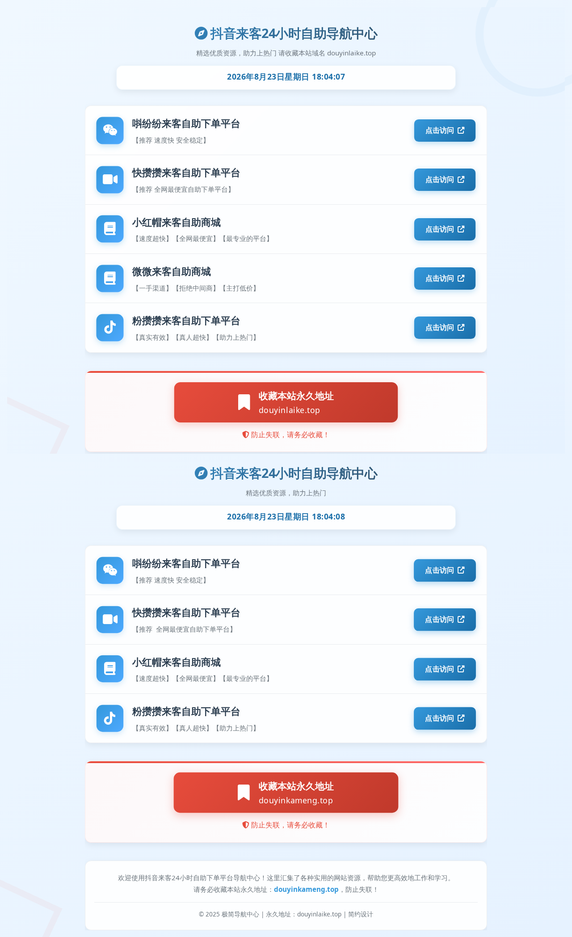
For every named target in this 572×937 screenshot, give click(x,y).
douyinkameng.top (306, 889)
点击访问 (439, 570)
